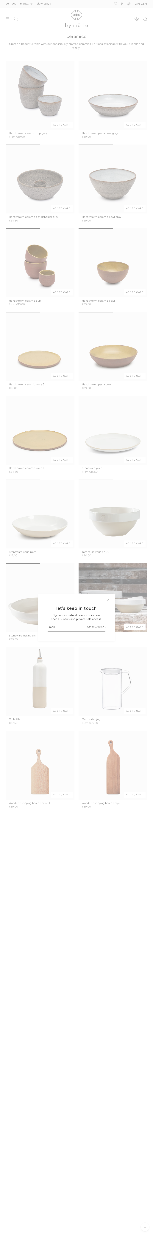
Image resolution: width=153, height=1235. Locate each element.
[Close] (108, 599)
